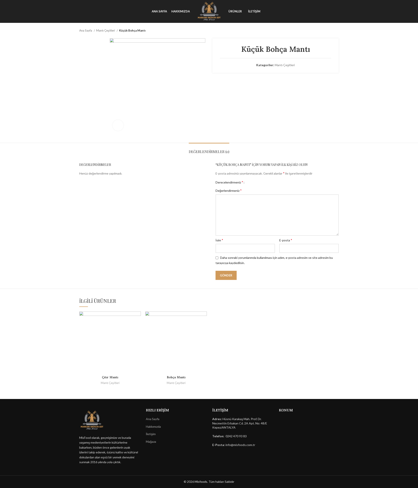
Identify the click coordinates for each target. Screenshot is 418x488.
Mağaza (151, 441)
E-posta (285, 240)
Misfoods (201, 481)
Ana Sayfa (86, 30)
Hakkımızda (153, 426)
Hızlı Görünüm (137, 318)
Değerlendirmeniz (229, 190)
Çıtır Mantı (110, 377)
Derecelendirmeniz (229, 182)
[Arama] (402, 11)
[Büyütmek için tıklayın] (118, 125)
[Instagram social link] (17, 11)
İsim (219, 240)
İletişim (151, 434)
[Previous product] (328, 31)
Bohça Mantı (176, 377)
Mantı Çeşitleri (106, 30)
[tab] (209, 149)
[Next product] (336, 31)
